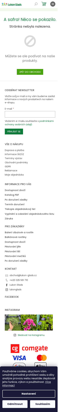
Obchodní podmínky (16, 162)
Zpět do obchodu (30, 72)
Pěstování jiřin (13, 246)
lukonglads (15, 289)
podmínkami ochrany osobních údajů (29, 122)
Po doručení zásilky (16, 199)
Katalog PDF (12, 194)
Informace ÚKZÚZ (14, 154)
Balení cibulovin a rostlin (19, 232)
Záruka (9, 218)
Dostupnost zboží (15, 190)
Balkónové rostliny (15, 237)
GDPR (8, 166)
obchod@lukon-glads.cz (23, 275)
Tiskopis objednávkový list (20, 209)
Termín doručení (14, 204)
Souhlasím (42, 404)
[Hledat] (36, 4)
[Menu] (53, 4)
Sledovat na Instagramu (31, 335)
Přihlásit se (13, 131)
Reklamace (11, 170)
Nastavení (29, 394)
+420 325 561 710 (19, 280)
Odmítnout (15, 404)
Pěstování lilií (12, 251)
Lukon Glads (16, 284)
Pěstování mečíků (15, 256)
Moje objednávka (14, 174)
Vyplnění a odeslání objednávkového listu (29, 214)
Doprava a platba (14, 150)
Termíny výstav (13, 158)
